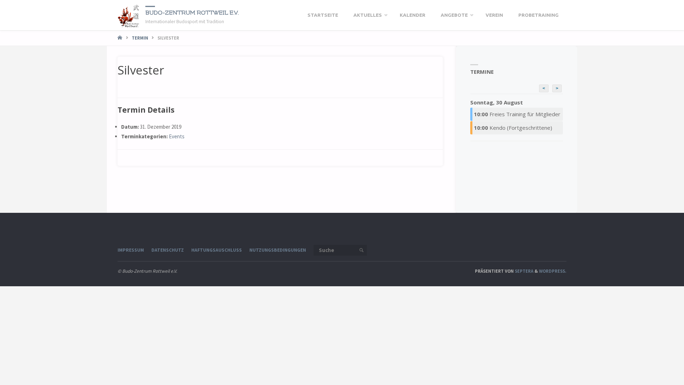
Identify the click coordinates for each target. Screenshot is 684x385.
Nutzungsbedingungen (277, 250)
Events (177, 136)
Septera (523, 271)
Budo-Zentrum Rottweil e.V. (192, 12)
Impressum (131, 250)
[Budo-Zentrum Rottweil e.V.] (129, 15)
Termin (140, 38)
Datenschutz (167, 250)
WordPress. (552, 271)
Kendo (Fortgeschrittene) (513, 127)
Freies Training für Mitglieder (517, 114)
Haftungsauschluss (216, 250)
